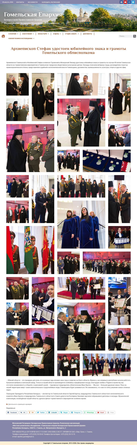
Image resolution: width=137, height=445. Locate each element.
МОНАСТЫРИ (42, 34)
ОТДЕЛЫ (56, 34)
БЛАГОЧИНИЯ (27, 34)
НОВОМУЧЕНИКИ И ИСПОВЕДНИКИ (20, 38)
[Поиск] (134, 36)
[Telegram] (133, 2)
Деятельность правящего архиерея (20, 404)
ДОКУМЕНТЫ (87, 34)
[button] (12, 412)
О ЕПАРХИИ (12, 34)
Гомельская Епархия (33, 14)
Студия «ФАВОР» (71, 34)
